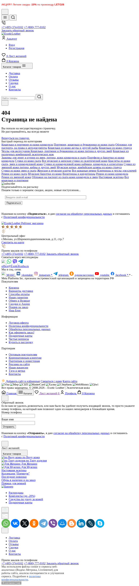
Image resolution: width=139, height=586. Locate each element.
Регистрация (16, 48)
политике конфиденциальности (21, 578)
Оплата (13, 76)
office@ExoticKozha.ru (15, 266)
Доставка (14, 73)
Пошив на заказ (18, 307)
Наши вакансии (18, 367)
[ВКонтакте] (15, 523)
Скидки (13, 83)
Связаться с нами (51, 381)
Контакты (15, 89)
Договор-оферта (19, 322)
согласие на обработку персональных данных (84, 213)
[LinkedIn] (81, 523)
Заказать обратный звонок (17, 30)
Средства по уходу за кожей (26, 499)
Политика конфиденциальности (28, 326)
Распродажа (16, 492)
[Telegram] (20, 262)
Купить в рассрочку (21, 342)
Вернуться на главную (15, 138)
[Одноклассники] (34, 523)
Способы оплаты (19, 294)
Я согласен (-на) (11, 583)
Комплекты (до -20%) (22, 495)
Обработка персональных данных (29, 329)
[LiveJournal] (90, 523)
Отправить (8, 426)
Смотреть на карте (12, 242)
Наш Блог (15, 310)
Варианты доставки (21, 290)
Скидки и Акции (19, 303)
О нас (12, 86)
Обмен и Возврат (19, 300)
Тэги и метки (17, 370)
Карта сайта (70, 381)
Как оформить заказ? (21, 332)
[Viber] (15, 262)
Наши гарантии (18, 297)
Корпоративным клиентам (25, 357)
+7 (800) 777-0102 (35, 27)
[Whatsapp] (9, 262)
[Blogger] (71, 523)
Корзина (14, 287)
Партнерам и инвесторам (24, 361)
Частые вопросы (19, 339)
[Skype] (100, 523)
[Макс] (4, 262)
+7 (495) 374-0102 (12, 27)
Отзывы (14, 79)
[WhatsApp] (5, 523)
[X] (24, 523)
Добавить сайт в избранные (22, 381)
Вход (12, 44)
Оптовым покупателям (23, 354)
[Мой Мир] (62, 523)
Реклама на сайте (19, 364)
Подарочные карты (20, 335)
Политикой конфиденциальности (24, 217)
